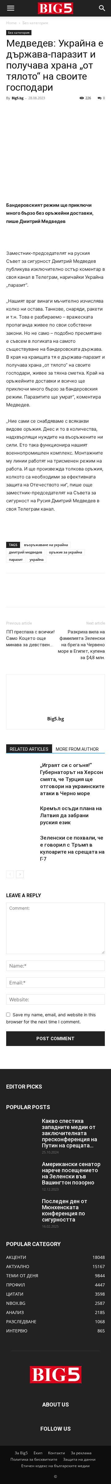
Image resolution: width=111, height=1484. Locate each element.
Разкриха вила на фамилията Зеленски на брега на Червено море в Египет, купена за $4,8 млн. (81, 644)
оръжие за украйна (65, 552)
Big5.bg (17, 98)
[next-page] (20, 874)
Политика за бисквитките (33, 1459)
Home (11, 22)
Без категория (35, 22)
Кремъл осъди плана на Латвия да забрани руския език (71, 815)
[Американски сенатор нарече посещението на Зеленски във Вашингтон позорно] (21, 1172)
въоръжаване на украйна (46, 544)
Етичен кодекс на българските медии (55, 1465)
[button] (10, 8)
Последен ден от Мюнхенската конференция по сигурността (64, 1210)
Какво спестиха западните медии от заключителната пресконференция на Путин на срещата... (69, 1133)
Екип (38, 1453)
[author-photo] (55, 710)
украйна (36, 559)
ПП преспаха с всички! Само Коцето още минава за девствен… (30, 638)
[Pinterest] (41, 112)
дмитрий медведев (25, 552)
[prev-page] (10, 874)
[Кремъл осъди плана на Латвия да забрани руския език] (21, 815)
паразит (16, 559)
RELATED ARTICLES (29, 749)
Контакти (56, 1453)
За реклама (81, 1453)
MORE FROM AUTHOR (77, 749)
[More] (69, 112)
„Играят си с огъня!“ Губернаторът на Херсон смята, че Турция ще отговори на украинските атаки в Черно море (72, 779)
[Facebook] (12, 112)
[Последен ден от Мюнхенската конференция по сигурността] (21, 1209)
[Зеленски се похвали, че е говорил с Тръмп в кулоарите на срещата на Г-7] (21, 844)
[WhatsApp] (55, 112)
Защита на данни (79, 1459)
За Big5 (21, 1453)
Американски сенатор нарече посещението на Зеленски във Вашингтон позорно (71, 1173)
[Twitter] (26, 112)
